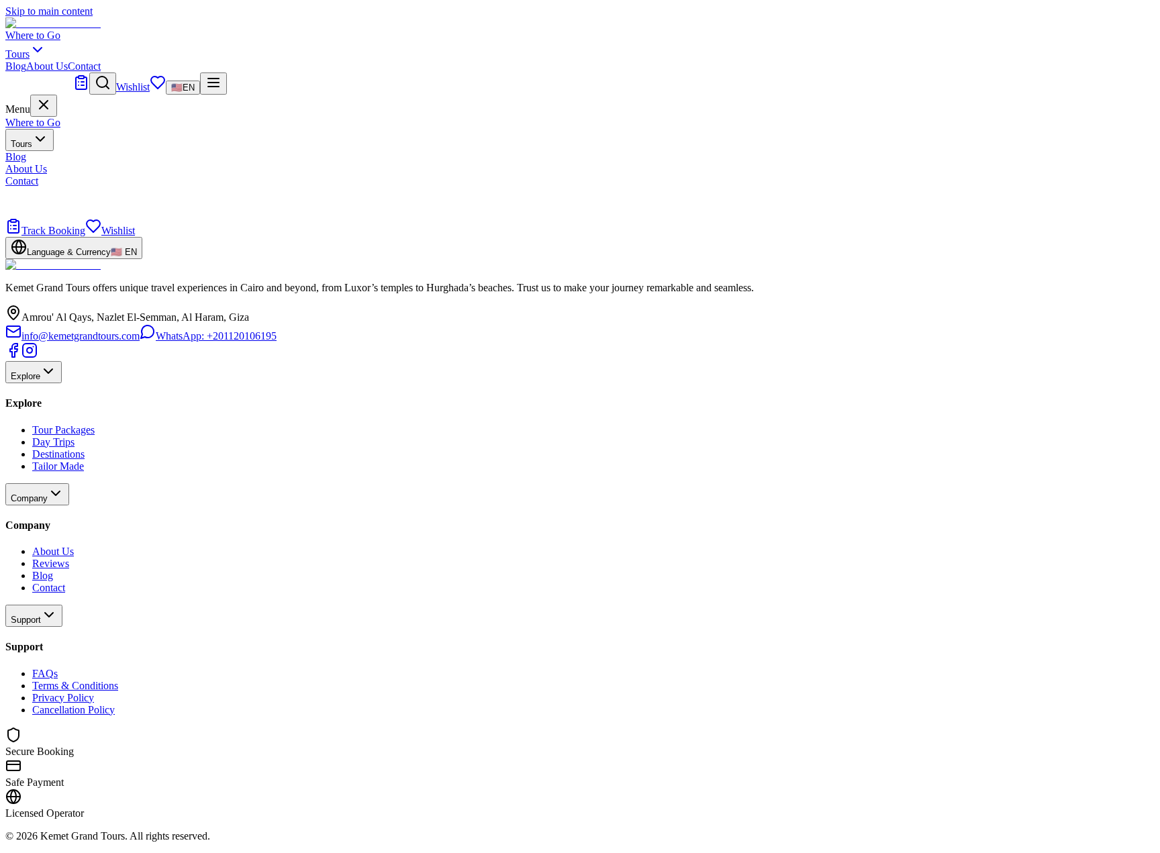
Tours (21, 144)
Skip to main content (49, 11)
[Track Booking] (81, 87)
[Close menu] (43, 106)
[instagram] (29, 354)
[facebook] (13, 354)
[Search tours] (102, 83)
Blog (15, 66)
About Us (47, 66)
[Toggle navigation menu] (213, 83)
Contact (84, 66)
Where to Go (32, 35)
